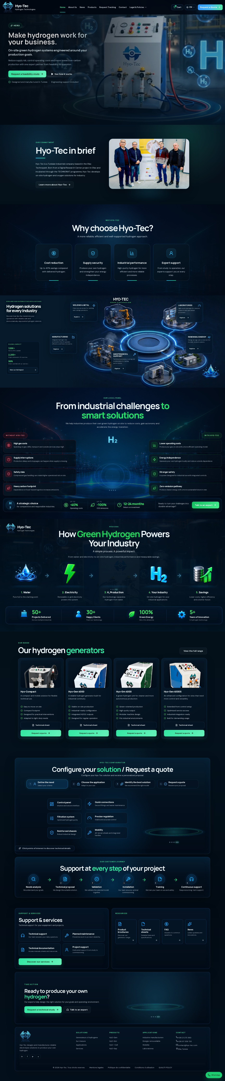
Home (62, 7)
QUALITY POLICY (165, 1067)
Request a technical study (41, 1009)
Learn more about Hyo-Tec (53, 184)
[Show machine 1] (109, 490)
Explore (76, 317)
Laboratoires (148, 1048)
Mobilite (146, 1045)
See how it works (63, 74)
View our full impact (17, 370)
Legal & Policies (137, 7)
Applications (81, 1045)
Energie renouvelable (151, 1041)
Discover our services (38, 961)
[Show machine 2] (111, 490)
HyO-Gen (113, 1037)
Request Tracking (107, 7)
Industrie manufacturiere (153, 1037)
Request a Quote (208, 7)
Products (92, 7)
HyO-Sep (113, 1048)
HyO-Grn (113, 1041)
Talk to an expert (204, 505)
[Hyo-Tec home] (46, 1036)
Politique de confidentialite (119, 1067)
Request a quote (39, 733)
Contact (123, 7)
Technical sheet (42, 725)
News (82, 7)
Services (79, 1048)
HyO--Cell (113, 1045)
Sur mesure (81, 1041)
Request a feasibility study (25, 74)
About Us (72, 7)
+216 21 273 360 (184, 1038)
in (22, 1056)
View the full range (193, 651)
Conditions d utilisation (144, 1067)
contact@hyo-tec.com (187, 1045)
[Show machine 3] (113, 490)
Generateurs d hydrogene (87, 1037)
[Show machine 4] (115, 490)
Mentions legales (96, 1067)
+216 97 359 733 (185, 1041)
